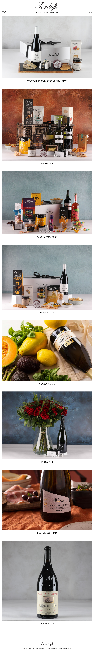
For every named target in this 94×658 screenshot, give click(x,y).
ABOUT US (31, 648)
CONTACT (25, 648)
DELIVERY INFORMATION (51, 648)
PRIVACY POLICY (40, 648)
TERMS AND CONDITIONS (65, 648)
